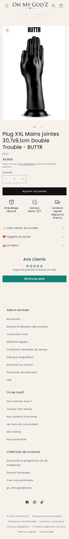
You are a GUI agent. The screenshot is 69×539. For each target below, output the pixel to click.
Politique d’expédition (18, 526)
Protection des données (22, 372)
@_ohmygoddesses (19, 488)
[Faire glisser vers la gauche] (27, 127)
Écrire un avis (34, 279)
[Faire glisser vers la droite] (42, 127)
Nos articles (14, 431)
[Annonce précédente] (6, 16)
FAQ (9, 380)
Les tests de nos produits (22, 424)
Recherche (13, 319)
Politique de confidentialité (22, 521)
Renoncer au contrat (20, 364)
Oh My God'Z (22, 516)
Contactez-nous (17, 334)
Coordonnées (47, 531)
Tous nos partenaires (20, 480)
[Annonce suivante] (62, 16)
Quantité (7, 172)
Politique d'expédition (20, 357)
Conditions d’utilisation (52, 521)
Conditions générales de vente (48, 526)
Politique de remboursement (47, 516)
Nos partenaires (16, 439)
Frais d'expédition (26, 164)
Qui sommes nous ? (19, 401)
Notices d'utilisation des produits (27, 326)
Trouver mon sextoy (19, 409)
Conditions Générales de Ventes (27, 349)
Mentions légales (17, 342)
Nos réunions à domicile (22, 416)
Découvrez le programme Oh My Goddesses (27, 463)
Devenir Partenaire (18, 472)
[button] (6, 5)
